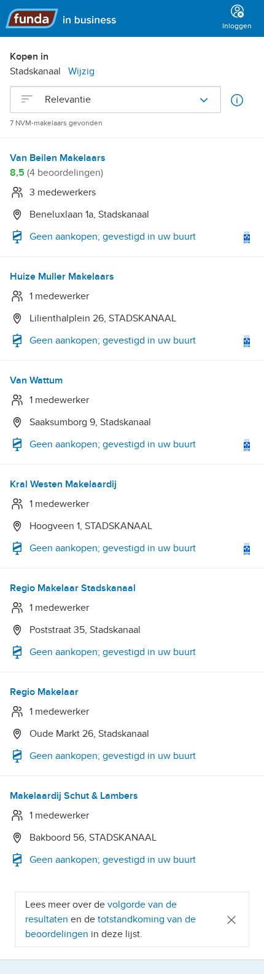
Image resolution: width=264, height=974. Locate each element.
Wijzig (81, 71)
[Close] (231, 919)
